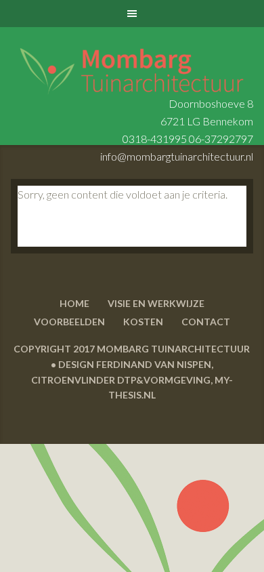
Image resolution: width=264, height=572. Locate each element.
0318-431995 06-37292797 (188, 138)
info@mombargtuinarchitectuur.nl (176, 156)
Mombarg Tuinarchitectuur (132, 61)
